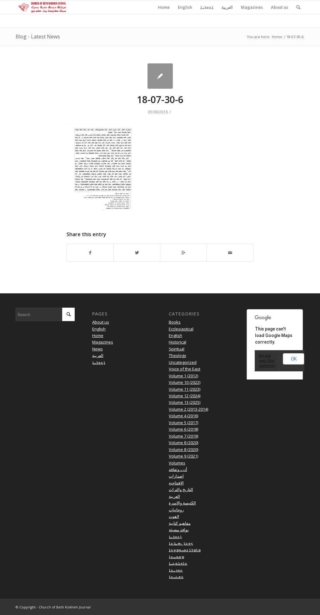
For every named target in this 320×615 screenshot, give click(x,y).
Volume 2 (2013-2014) (188, 409)
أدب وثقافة (178, 469)
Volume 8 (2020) (183, 442)
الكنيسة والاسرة (182, 503)
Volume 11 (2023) (184, 389)
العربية (97, 355)
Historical (177, 342)
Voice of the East (184, 369)
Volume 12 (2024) (184, 396)
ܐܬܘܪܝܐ (98, 362)
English (99, 329)
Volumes (177, 463)
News (97, 349)
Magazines (102, 342)
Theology (177, 355)
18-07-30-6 (160, 99)
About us (100, 322)
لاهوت (174, 516)
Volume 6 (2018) (183, 429)
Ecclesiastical (181, 329)
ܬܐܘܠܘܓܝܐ (178, 563)
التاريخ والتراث (181, 489)
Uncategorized (183, 362)
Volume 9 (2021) (183, 456)
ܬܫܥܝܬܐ (176, 576)
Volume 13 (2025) (184, 402)
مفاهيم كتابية (180, 523)
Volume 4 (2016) (183, 416)
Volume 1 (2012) (183, 376)
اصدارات (176, 476)
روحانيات (176, 510)
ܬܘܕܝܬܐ (176, 570)
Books (175, 322)
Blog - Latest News (38, 36)
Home (277, 36)
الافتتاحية (176, 483)
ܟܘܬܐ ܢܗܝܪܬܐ (181, 543)
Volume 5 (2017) (183, 422)
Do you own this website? (267, 361)
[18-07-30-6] (160, 76)
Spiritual (176, 349)
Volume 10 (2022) (184, 382)
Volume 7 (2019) (183, 436)
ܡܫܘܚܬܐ (176, 556)
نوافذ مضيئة (179, 530)
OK (294, 358)
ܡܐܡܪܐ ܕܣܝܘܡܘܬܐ (185, 550)
